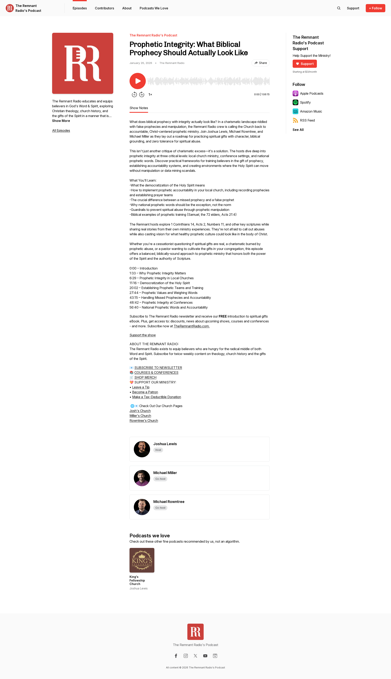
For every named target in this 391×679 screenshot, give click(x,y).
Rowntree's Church (144, 420)
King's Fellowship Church (137, 580)
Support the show (143, 335)
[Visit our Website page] (215, 656)
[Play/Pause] (138, 81)
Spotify (305, 102)
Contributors (104, 8)
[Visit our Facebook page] (176, 656)
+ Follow (375, 8)
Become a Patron (145, 392)
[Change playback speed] (150, 94)
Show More (61, 121)
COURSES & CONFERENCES (156, 372)
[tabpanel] (200, 278)
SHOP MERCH (145, 377)
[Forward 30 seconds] (142, 94)
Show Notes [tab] (139, 108)
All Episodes (61, 130)
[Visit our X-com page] (195, 656)
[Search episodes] (338, 8)
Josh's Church (140, 411)
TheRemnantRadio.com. (192, 326)
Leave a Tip (140, 387)
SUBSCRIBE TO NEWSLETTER (158, 368)
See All (298, 130)
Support (307, 64)
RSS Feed (307, 120)
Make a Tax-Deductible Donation (156, 397)
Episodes (80, 8)
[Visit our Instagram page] (186, 656)
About (127, 8)
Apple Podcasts (311, 93)
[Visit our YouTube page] (205, 656)
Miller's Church (140, 416)
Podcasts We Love (154, 8)
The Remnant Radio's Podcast (28, 8)
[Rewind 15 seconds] (134, 94)
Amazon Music (311, 111)
